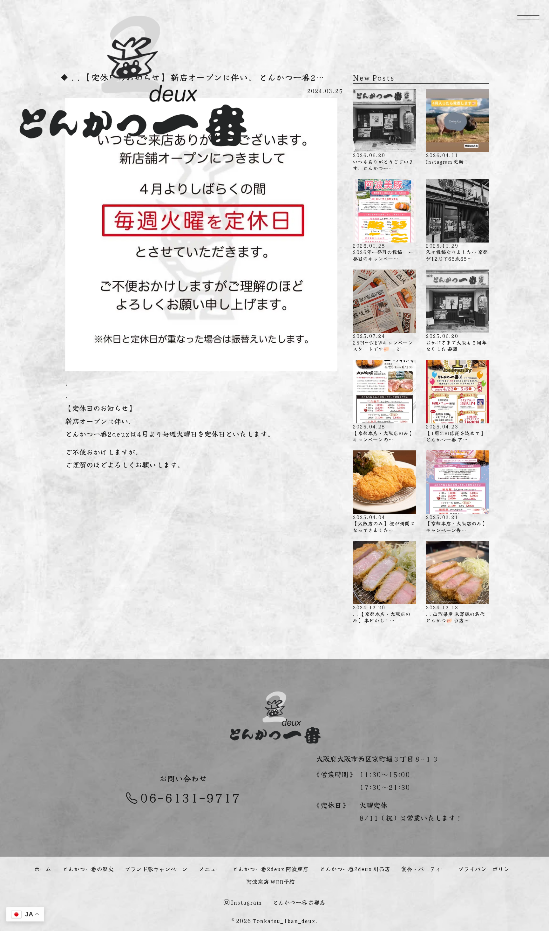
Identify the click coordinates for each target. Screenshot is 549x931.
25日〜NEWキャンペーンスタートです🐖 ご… (383, 342)
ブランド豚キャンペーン (156, 869)
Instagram (245, 902)
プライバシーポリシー (486, 869)
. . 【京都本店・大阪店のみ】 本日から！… (381, 614)
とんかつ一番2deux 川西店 (355, 869)
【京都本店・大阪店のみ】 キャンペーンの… (383, 433)
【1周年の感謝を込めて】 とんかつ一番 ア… (455, 433)
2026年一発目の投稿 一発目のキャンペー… (383, 252)
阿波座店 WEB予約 (270, 881)
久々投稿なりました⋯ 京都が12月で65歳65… (457, 252)
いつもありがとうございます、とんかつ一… (383, 161)
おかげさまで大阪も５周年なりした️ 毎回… (456, 342)
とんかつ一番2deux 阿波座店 (270, 869)
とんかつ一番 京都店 (299, 902)
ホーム (42, 869)
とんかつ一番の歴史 (88, 869)
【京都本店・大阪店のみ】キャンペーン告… (456, 523)
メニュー (210, 869)
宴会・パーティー (424, 869)
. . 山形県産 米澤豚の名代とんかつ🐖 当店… (455, 614)
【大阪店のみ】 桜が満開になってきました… (384, 523)
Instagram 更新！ (447, 158)
